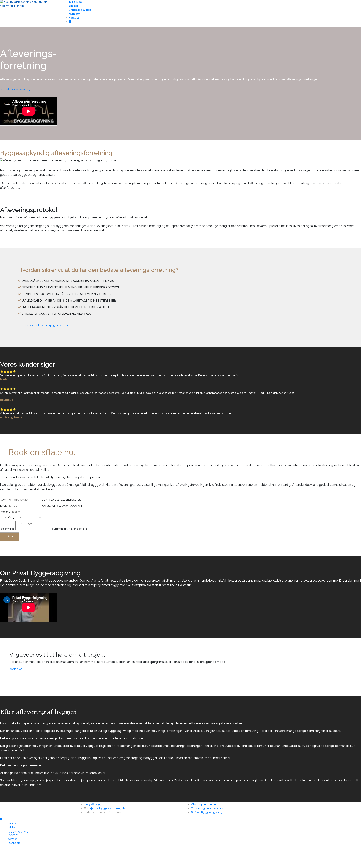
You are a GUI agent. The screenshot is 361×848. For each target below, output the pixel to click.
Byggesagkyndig (80, 9)
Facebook (14, 842)
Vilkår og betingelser (203, 804)
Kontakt (74, 17)
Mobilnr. (5, 511)
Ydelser (73, 5)
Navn (4, 499)
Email (4, 505)
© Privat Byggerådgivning (206, 812)
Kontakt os (15, 669)
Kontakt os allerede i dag (15, 89)
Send (11, 536)
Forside (77, 1)
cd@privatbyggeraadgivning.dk (106, 808)
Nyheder (74, 13)
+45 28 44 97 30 (95, 804)
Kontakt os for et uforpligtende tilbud (47, 325)
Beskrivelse (7, 528)
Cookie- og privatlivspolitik (207, 808)
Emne (3, 517)
